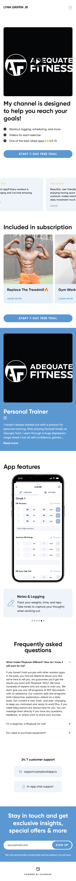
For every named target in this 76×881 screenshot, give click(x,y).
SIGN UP (62, 739)
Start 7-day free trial (38, 154)
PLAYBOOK (46, 768)
